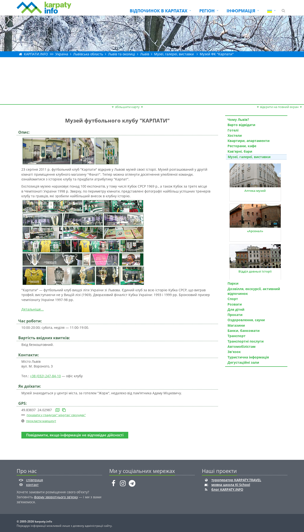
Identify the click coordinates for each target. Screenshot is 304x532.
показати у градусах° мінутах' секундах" (56, 415)
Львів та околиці (121, 54)
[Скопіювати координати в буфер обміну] (64, 410)
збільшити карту (127, 107)
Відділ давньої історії (255, 271)
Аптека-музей (255, 190)
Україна (61, 54)
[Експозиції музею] (52, 206)
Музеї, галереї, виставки (174, 54)
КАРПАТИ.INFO (36, 54)
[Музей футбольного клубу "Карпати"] (47, 150)
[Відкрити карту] (57, 410)
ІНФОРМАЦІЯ (241, 11)
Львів (144, 54)
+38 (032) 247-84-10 (45, 376)
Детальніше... (32, 309)
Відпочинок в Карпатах (158, 11)
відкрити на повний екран (279, 107)
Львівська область (88, 54)
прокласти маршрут (41, 421)
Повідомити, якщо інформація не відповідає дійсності (75, 435)
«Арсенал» (255, 231)
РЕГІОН (207, 11)
